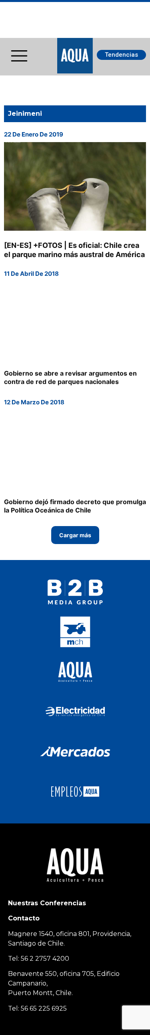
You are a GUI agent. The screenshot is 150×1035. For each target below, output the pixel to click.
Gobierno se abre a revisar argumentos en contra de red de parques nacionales (70, 377)
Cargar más (75, 535)
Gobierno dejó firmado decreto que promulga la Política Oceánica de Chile (75, 506)
